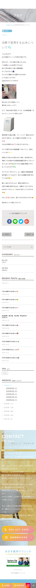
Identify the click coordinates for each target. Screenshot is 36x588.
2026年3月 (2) (11, 397)
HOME (8, 24)
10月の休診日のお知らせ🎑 (10, 357)
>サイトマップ (18, 569)
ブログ (12, 24)
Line (15, 221)
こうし (5, 373)
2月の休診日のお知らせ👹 (10, 333)
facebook (9, 221)
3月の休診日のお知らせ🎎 (10, 325)
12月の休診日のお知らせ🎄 (10, 341)
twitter (21, 221)
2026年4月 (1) (11, 394)
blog (6, 31)
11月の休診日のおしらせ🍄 (10, 349)
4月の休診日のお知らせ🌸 (10, 307)
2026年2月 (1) (11, 400)
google (26, 221)
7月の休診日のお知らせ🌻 (10, 291)
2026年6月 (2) (11, 391)
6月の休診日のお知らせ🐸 (10, 299)
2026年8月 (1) (11, 388)
